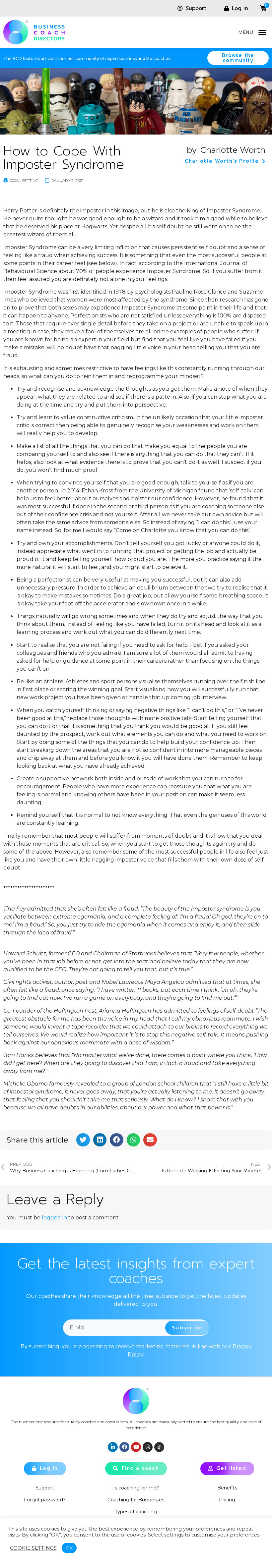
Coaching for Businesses (135, 1500)
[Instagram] (148, 1447)
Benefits (227, 1488)
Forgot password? (45, 1500)
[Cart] (258, 8)
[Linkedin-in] (113, 1447)
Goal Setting (24, 180)
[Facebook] (124, 1447)
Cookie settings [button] (33, 1548)
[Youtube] (136, 1447)
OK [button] (69, 1547)
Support (44, 1488)
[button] (262, 32)
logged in (54, 1217)
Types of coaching (136, 1512)
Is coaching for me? (136, 1488)
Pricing (227, 1500)
